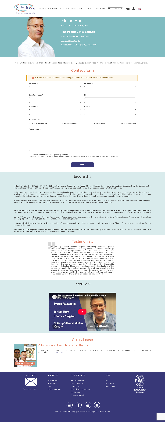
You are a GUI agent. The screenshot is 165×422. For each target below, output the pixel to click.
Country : (33, 106)
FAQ (106, 380)
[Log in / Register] (133, 8)
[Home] (25, 9)
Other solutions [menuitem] (68, 9)
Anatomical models (77, 395)
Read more (58, 352)
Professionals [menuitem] (86, 9)
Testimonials (52, 383)
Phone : (87, 95)
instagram (97, 403)
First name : (89, 83)
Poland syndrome (71, 124)
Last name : (34, 83)
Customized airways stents (80, 389)
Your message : (35, 129)
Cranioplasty (75, 392)
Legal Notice (109, 383)
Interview (92, 45)
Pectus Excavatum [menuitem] (48, 9)
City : (86, 106)
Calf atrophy (99, 124)
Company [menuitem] (100, 9)
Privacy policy (110, 386)
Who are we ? (53, 380)
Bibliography (80, 45)
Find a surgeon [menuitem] (115, 9)
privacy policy (115, 156)
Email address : (35, 95)
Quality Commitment (55, 389)
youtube (87, 403)
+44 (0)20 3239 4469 (70, 41)
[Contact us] (127, 8)
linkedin (69, 403)
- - (89, 223)
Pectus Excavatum (39, 124)
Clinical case (66, 45)
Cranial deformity (128, 124)
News (50, 386)
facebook (78, 403)
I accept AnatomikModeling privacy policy (49, 155)
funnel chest (116, 63)
